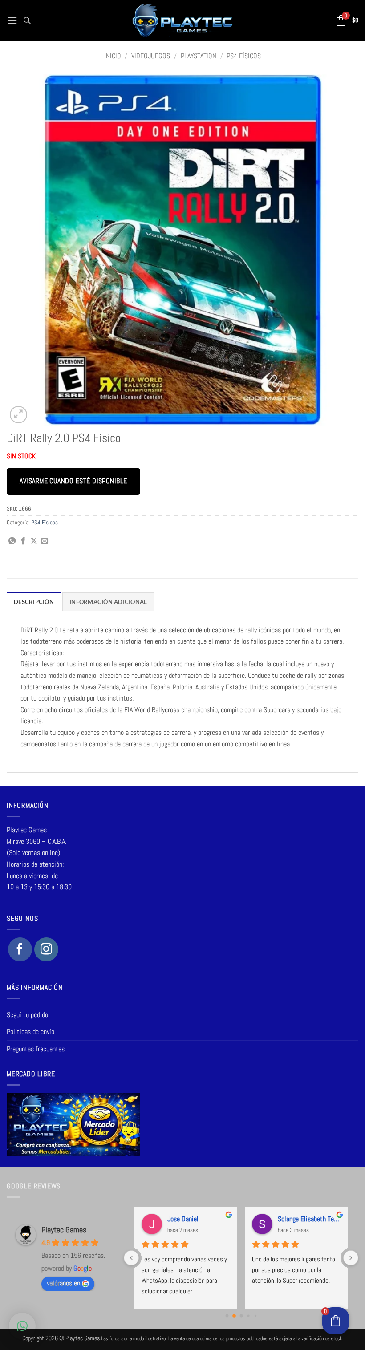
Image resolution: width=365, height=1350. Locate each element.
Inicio (112, 56)
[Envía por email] (44, 541)
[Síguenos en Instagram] (46, 949)
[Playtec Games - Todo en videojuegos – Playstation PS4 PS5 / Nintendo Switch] (183, 20)
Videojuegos (150, 56)
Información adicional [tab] (108, 601)
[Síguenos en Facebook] (20, 949)
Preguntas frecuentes (36, 1049)
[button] (12, 20)
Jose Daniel (183, 1219)
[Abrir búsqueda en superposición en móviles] (27, 20)
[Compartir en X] (33, 541)
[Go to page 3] (248, 1315)
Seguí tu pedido (27, 1014)
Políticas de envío (30, 1031)
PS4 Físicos (244, 56)
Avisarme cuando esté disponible (73, 481)
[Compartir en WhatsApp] (12, 541)
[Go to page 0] (226, 1315)
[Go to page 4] (255, 1316)
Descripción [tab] (34, 601)
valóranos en (63, 1283)
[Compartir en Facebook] (23, 541)
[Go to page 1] (234, 1316)
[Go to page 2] (241, 1315)
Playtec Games (63, 1229)
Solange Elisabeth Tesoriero (309, 1219)
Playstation (198, 56)
